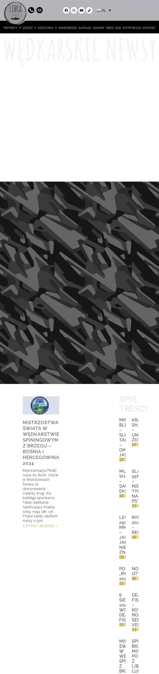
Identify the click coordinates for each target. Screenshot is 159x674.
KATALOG (85, 27)
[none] (104, 10)
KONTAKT (148, 27)
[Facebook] (66, 10)
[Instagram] (74, 10)
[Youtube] (81, 10)
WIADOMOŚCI (68, 27)
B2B (118, 27)
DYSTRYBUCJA (132, 27)
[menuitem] (104, 10)
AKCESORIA (45, 27)
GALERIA (98, 27)
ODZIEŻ (27, 27)
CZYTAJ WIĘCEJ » (40, 526)
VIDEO (110, 27)
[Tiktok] (89, 10)
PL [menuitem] (104, 11)
